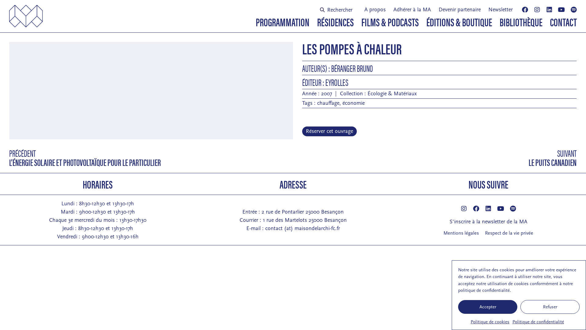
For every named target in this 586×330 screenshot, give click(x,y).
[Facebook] (525, 10)
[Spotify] (574, 10)
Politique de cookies (490, 321)
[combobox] (338, 9)
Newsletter (500, 9)
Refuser (550, 307)
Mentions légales (461, 233)
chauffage (328, 103)
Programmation (282, 22)
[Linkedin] (549, 10)
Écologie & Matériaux (392, 93)
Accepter (487, 307)
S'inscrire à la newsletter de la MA (488, 221)
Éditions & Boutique (459, 22)
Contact (563, 22)
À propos (375, 9)
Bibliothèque (521, 22)
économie (353, 103)
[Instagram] (537, 10)
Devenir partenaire (460, 9)
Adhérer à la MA (412, 9)
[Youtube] (561, 10)
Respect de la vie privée (509, 233)
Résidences (335, 22)
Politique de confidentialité (538, 321)
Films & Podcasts (390, 22)
